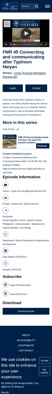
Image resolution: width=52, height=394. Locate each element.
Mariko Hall (17, 204)
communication (22, 224)
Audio (13, 88)
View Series (9, 129)
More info (5, 392)
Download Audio (26, 311)
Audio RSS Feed (18, 294)
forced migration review (14, 220)
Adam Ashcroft (31, 204)
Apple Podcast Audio (20, 285)
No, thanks (44, 371)
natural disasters (11, 228)
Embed (36, 88)
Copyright (26, 350)
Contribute (26, 345)
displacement (38, 224)
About (26, 335)
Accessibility (26, 340)
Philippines (8, 224)
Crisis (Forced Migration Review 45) (28, 191)
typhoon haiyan (34, 220)
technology (25, 228)
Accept (44, 360)
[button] (26, 33)
